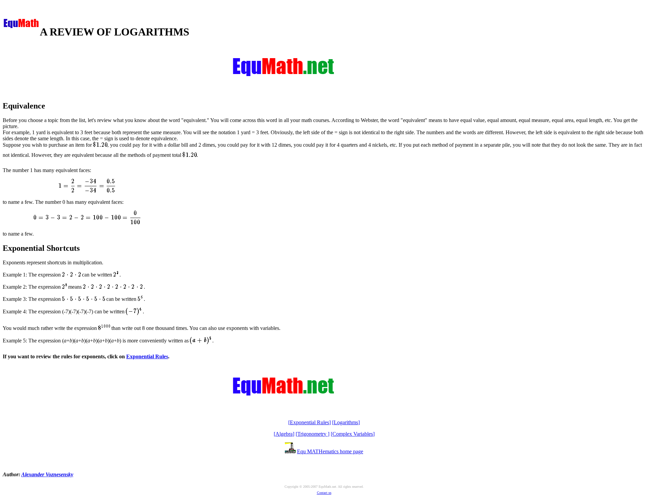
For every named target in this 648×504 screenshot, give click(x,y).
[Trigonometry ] (312, 434)
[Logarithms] (346, 422)
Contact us (324, 493)
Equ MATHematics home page (330, 451)
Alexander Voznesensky (47, 474)
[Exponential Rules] (309, 422)
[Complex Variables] (353, 434)
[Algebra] (284, 434)
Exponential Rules (147, 356)
